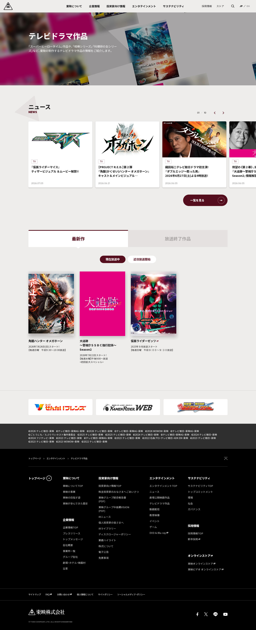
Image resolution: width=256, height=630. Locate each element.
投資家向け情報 (108, 478)
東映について (71, 478)
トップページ (34, 458)
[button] (215, 112)
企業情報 (68, 519)
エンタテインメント (56, 458)
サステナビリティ (199, 478)
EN (248, 6)
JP (241, 6)
